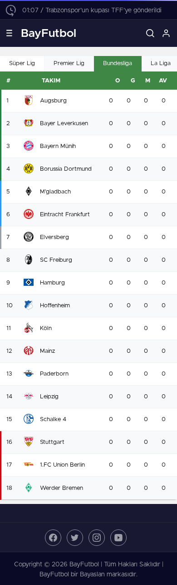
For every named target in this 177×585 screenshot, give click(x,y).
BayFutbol (48, 33)
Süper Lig (22, 63)
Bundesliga (117, 63)
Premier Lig (69, 63)
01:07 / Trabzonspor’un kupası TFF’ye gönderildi (92, 10)
